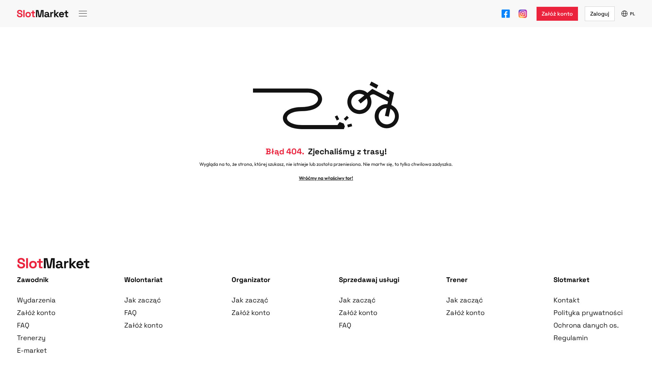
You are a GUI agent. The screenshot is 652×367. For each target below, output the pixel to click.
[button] (557, 14)
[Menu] (83, 13)
